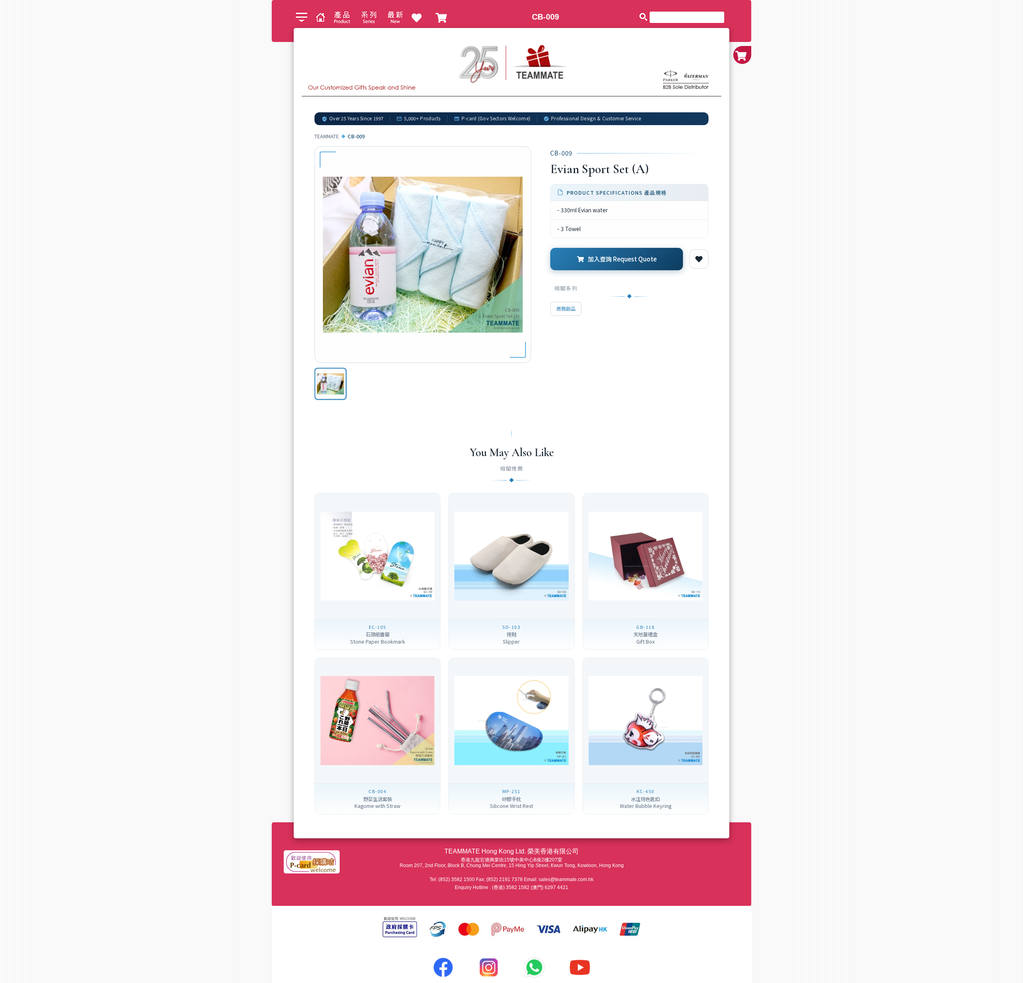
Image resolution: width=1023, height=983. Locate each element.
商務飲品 (565, 308)
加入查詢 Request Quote (622, 258)
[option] (330, 384)
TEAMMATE (326, 136)
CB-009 (545, 16)
